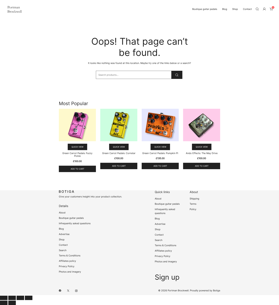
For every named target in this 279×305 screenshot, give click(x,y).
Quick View (77, 147)
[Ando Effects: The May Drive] (201, 125)
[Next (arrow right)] (12, 303)
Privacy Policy (66, 266)
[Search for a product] (257, 9)
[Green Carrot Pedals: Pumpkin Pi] (160, 125)
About (62, 212)
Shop (235, 9)
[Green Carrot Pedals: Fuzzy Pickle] (77, 125)
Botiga (216, 290)
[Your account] (264, 9)
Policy (193, 209)
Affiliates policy (67, 260)
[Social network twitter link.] (68, 290)
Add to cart (77, 169)
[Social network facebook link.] (60, 290)
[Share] (12, 298)
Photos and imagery (70, 271)
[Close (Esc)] (4, 298)
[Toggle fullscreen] (20, 298)
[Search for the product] (176, 75)
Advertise (64, 234)
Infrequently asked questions (75, 223)
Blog (224, 9)
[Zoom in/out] (28, 298)
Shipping (194, 198)
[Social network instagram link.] (76, 290)
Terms (193, 203)
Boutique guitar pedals (204, 9)
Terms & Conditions (69, 255)
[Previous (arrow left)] (4, 303)
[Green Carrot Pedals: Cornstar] (118, 125)
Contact (247, 9)
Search (62, 250)
